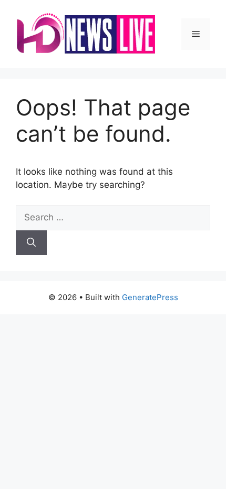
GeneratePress (150, 297)
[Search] (31, 243)
